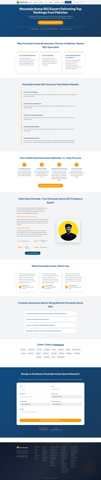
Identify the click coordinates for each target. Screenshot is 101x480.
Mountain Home (31, 9)
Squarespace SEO (53, 458)
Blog (62, 2)
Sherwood (53, 353)
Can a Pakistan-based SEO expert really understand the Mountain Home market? (46, 313)
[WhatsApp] (81, 2)
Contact (36, 458)
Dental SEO (63, 452)
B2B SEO (62, 460)
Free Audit (68, 2)
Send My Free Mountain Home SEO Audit (50, 420)
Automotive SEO (64, 472)
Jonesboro (61, 349)
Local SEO (44, 455)
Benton (54, 349)
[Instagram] (83, 2)
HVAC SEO (63, 462)
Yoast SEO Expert (53, 465)
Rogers (68, 349)
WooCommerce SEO (54, 452)
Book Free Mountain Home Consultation (50, 185)
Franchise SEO (73, 458)
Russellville (46, 357)
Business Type (54, 393)
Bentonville (30, 353)
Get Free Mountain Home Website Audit (50, 22)
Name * (21, 386)
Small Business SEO (74, 457)
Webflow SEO (52, 462)
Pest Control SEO (64, 468)
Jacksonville (77, 353)
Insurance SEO (63, 458)
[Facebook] (78, 2)
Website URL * (23, 393)
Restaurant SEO (73, 460)
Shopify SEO (52, 450)
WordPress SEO (53, 457)
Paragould (69, 353)
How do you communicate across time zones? (37, 319)
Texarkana (39, 357)
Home (30, 2)
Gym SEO (72, 462)
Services (40, 2)
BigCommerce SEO (53, 455)
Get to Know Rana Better (32, 253)
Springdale (47, 349)
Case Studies (56, 2)
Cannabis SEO (73, 463)
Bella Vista (61, 353)
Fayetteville (31, 349)
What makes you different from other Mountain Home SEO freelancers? (44, 331)
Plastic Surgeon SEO (74, 450)
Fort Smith (39, 349)
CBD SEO (72, 465)
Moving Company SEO (65, 470)
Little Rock (23, 349)
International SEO (45, 457)
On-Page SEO (44, 450)
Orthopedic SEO (74, 452)
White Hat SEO (44, 460)
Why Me (35, 2)
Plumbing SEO (63, 463)
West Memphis (61, 357)
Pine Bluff (38, 353)
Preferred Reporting (55, 401)
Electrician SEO (64, 465)
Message (22, 409)
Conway (23, 353)
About (51, 2)
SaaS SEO (72, 455)
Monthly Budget (23, 401)
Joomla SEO (52, 463)
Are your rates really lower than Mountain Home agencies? (40, 325)
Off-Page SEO (44, 452)
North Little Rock (76, 349)
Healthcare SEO (64, 455)
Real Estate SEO (64, 457)
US (45, 2)
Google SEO (44, 458)
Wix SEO (51, 460)
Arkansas (59, 344)
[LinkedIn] (75, 2)
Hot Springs (46, 353)
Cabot (53, 357)
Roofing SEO (63, 467)
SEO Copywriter (73, 467)
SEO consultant (40, 234)
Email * (52, 386)
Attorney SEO (63, 450)
